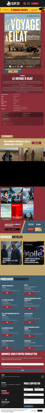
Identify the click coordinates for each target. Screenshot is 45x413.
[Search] (24, 3)
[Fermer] (43, 410)
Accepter (39, 410)
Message (26, 397)
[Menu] (28, 3)
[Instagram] (2, 399)
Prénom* (25, 387)
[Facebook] (6, 399)
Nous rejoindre (11, 384)
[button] (7, 293)
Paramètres (34, 410)
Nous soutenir (4, 384)
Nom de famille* (37, 387)
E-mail (2, 362)
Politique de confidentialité (8, 411)
